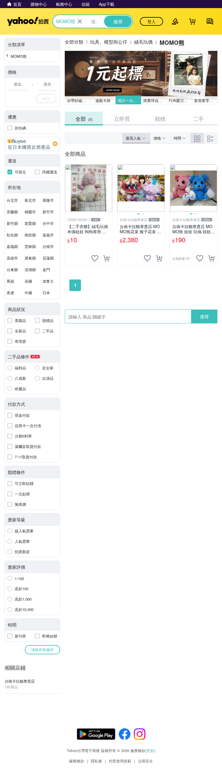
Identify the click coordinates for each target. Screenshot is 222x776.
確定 (46, 98)
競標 (160, 118)
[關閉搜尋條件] (79, 21)
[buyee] (32, 144)
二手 (198, 118)
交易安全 (145, 761)
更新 (150, 750)
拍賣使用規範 (120, 761)
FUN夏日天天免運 (180, 100)
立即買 (122, 118)
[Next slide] (161, 188)
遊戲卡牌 (102, 100)
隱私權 (96, 761)
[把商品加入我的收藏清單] (94, 258)
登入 (151, 21)
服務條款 (76, 761)
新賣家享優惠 (205, 100)
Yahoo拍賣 (28, 21)
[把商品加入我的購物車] (106, 258)
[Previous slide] (121, 188)
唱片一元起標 (129, 100)
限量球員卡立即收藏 (154, 100)
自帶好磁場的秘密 (78, 100)
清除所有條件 (42, 649)
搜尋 (204, 316)
